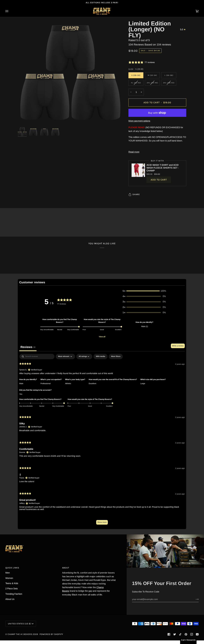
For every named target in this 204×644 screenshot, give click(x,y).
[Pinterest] (186, 634)
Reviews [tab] (27, 347)
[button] (144, 291)
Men (7, 572)
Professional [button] (45, 383)
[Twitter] (174, 634)
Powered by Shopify (51, 634)
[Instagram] (191, 634)
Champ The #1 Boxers (20, 634)
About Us (9, 599)
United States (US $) (19, 623)
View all (102, 337)
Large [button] (142, 383)
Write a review (178, 346)
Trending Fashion (13, 594)
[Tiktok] (180, 634)
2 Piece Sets (11, 588)
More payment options (139, 121)
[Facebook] (169, 634)
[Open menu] (9, 11)
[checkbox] (100, 356)
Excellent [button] (92, 383)
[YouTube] (197, 634)
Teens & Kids (11, 583)
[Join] (195, 599)
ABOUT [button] (65, 567)
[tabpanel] (102, 441)
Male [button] (21, 383)
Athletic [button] (68, 383)
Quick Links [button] (12, 567)
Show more (102, 522)
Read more (133, 152)
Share (136, 194)
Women (9, 578)
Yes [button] (20, 394)
